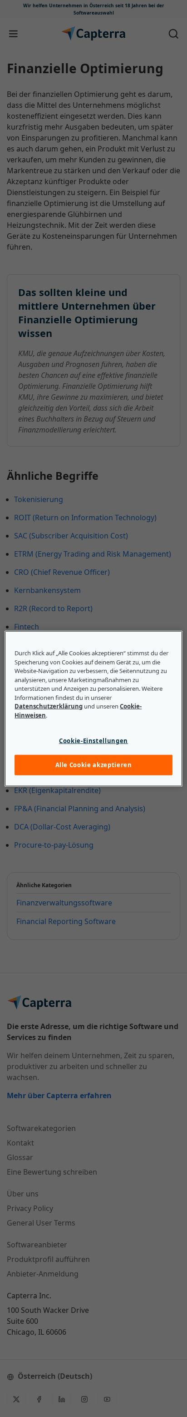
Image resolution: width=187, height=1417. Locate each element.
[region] (93, 709)
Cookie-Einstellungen (93, 741)
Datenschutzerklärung (49, 706)
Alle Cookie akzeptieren (93, 765)
